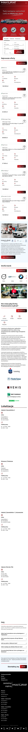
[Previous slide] (2, 20)
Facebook (15, 728)
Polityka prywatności (14, 725)
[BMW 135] (4, 67)
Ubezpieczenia (4, 679)
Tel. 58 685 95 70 (4, 471)
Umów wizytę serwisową (8, 257)
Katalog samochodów (6, 674)
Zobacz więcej (22, 89)
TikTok (26, 728)
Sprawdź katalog (21, 63)
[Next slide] (25, 20)
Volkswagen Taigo (6, 121)
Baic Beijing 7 (5, 173)
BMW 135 (4, 70)
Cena (5, 50)
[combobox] (9, 44)
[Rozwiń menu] (26, 3)
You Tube (4, 728)
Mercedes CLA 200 (6, 199)
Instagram (21, 728)
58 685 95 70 (4, 696)
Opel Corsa (4, 147)
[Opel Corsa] (4, 144)
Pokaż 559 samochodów (19, 51)
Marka (5, 42)
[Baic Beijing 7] (4, 170)
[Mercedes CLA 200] (6, 196)
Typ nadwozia (16, 46)
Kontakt (23, 666)
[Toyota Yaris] (4, 93)
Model (15, 42)
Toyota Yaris (5, 96)
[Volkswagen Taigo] (6, 119)
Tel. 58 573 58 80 (4, 419)
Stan (4, 46)
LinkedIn (10, 728)
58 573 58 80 (5, 576)
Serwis (2, 676)
